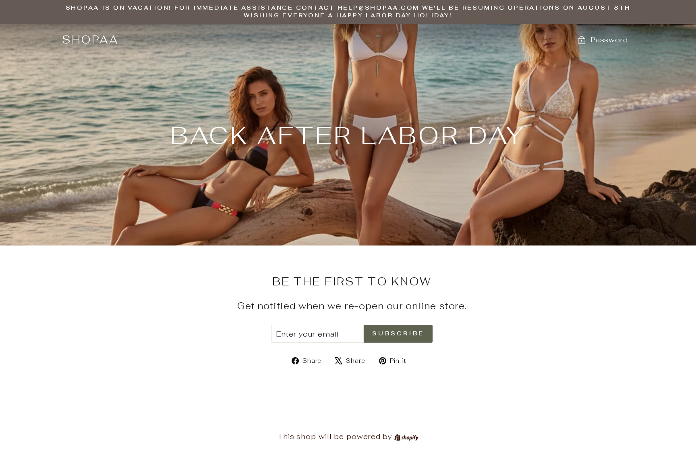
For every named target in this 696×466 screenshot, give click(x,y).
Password (609, 39)
